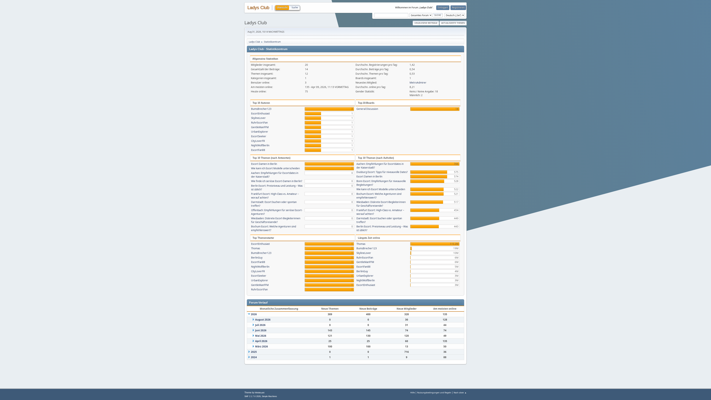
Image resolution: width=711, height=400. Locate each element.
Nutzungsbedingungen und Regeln (434, 392)
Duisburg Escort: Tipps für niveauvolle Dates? (382, 172)
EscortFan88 (258, 150)
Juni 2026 (260, 330)
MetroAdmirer (418, 82)
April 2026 (261, 341)
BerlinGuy (257, 257)
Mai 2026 (260, 335)
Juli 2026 (260, 325)
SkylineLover (258, 118)
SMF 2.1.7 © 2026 (252, 396)
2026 (254, 314)
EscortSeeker (258, 136)
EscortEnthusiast (260, 113)
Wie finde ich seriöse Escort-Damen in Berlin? (276, 181)
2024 (254, 357)
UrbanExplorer (259, 131)
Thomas (255, 248)
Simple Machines (269, 396)
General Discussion (367, 109)
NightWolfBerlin (260, 145)
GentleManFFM (260, 127)
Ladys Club (258, 7)
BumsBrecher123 (261, 109)
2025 (254, 352)
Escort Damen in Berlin (264, 164)
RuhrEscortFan (259, 122)
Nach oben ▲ (460, 392)
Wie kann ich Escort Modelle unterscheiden (275, 168)
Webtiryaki (259, 392)
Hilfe (412, 392)
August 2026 (263, 319)
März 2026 (261, 346)
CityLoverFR (258, 141)
